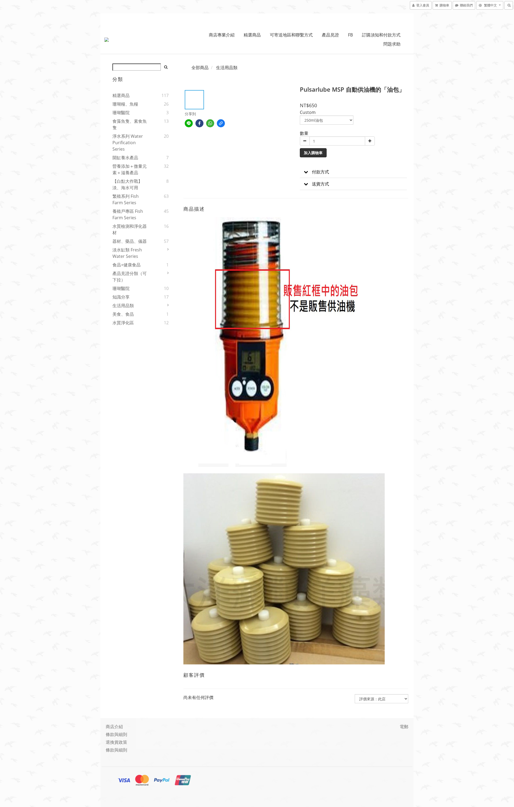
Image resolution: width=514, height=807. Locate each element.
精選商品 (252, 35)
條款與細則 (116, 734)
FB (350, 35)
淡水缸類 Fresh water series (127, 253)
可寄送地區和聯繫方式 (291, 35)
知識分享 (121, 297)
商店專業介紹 (222, 35)
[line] (189, 123)
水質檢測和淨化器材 (129, 229)
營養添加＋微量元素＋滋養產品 (129, 169)
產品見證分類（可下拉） (129, 276)
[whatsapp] (210, 123)
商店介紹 (114, 727)
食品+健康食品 (126, 265)
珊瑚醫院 (121, 113)
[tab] (353, 172)
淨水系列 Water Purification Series (127, 142)
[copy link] (221, 123)
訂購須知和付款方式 (381, 35)
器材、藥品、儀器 (129, 241)
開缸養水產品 (125, 158)
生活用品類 (123, 305)
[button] (353, 172)
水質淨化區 (123, 323)
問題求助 (391, 44)
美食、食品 (123, 314)
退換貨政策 (116, 742)
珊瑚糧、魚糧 (125, 104)
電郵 (404, 727)
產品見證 (330, 35)
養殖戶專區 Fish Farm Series (127, 214)
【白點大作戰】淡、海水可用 (127, 184)
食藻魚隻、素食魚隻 (129, 124)
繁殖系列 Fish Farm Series (125, 199)
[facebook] (199, 123)
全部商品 (200, 67)
